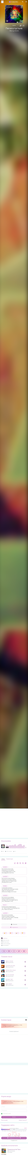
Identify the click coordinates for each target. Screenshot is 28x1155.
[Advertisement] (14, 824)
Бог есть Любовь (10, 974)
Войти (14, 1117)
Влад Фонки (5, 938)
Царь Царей (9, 983)
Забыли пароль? (23, 1120)
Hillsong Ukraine (14, 31)
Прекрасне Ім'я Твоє (13, 1149)
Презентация (9, 859)
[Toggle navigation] (26, 1)
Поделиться (15, 927)
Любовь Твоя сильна (11, 970)
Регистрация (4, 1120)
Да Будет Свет (9, 979)
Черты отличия (9, 961)
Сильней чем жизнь (10, 965)
